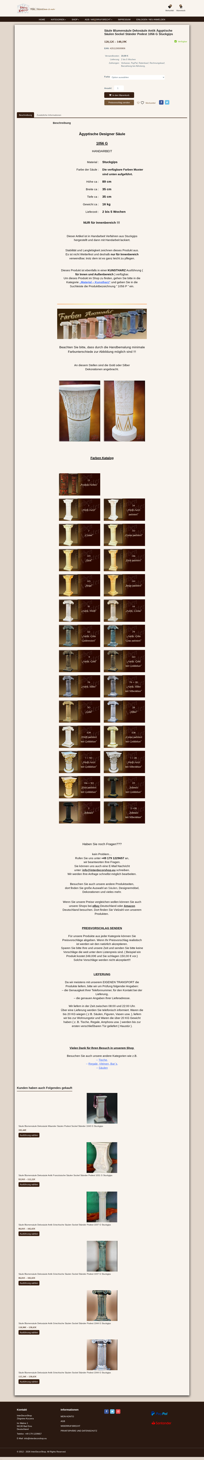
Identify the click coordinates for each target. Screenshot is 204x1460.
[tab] (25, 115)
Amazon (129, 905)
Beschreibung (25, 115)
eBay (95, 905)
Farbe (107, 77)
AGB (63, 1421)
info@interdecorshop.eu (35, 1438)
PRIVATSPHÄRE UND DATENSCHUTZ (79, 1431)
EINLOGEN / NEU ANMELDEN (150, 19)
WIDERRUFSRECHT (70, 1426)
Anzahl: (108, 88)
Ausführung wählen (29, 1135)
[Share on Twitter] (167, 102)
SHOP (75, 19)
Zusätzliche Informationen (49, 115)
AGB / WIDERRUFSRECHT (98, 19)
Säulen (112, 888)
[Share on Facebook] (161, 102)
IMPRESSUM (124, 19)
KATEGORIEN (58, 19)
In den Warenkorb (120, 95)
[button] (97, 22)
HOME (42, 19)
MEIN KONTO (67, 1416)
